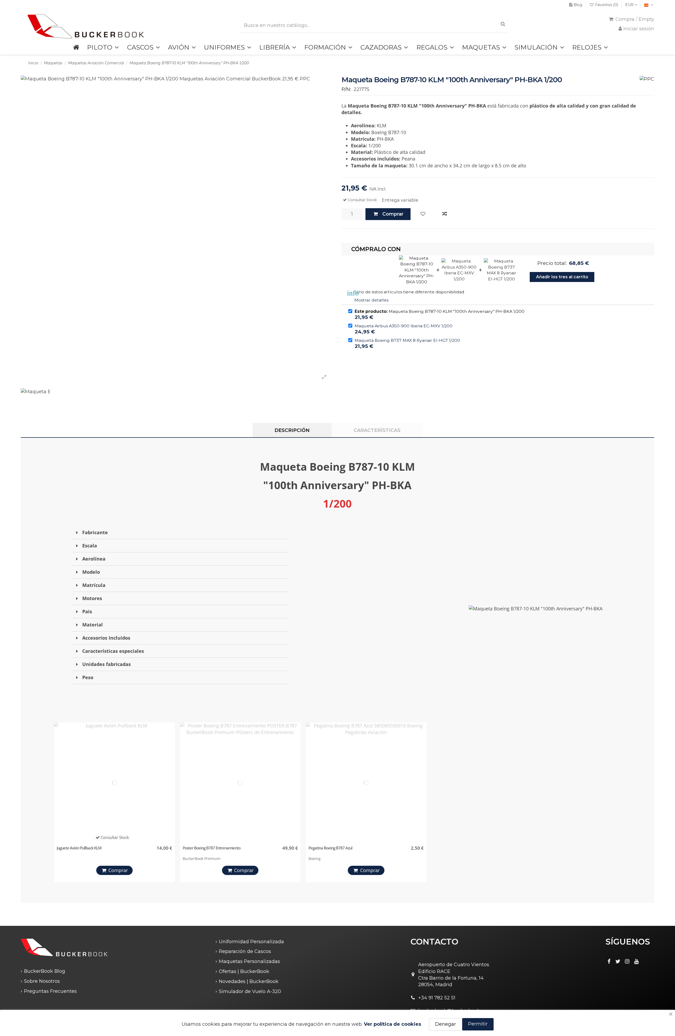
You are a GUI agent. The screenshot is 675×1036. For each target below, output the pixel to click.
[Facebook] (608, 961)
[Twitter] (618, 961)
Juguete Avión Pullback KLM (79, 847)
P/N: (346, 89)
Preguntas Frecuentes (50, 991)
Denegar (445, 1024)
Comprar (392, 214)
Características (377, 430)
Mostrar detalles (371, 300)
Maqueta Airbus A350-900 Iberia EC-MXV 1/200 (403, 325)
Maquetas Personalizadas (249, 961)
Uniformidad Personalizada (251, 942)
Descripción (292, 430)
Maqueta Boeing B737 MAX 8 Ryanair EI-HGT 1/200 (407, 340)
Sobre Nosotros (42, 981)
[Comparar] (444, 214)
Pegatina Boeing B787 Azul (330, 847)
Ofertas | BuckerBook (244, 971)
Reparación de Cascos (245, 951)
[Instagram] (627, 961)
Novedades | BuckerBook (248, 981)
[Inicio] (76, 47)
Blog (577, 4)
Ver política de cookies (392, 1024)
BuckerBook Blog (44, 971)
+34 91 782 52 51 (436, 998)
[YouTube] (636, 961)
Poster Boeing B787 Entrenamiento (211, 847)
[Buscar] (503, 24)
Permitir (478, 1024)
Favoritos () (606, 4)
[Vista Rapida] (169, 751)
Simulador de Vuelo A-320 (250, 991)
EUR (630, 4)
